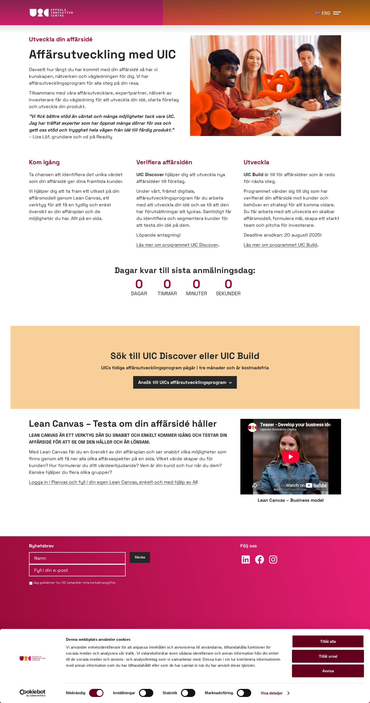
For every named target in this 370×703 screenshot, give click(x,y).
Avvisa (328, 671)
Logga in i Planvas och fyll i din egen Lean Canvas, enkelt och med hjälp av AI (112, 482)
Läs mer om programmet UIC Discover (177, 245)
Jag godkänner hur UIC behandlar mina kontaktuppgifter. (74, 583)
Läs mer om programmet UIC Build (280, 245)
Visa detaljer (272, 693)
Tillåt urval (328, 656)
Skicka (140, 557)
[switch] (146, 693)
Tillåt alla (328, 641)
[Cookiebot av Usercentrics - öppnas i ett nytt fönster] (33, 693)
